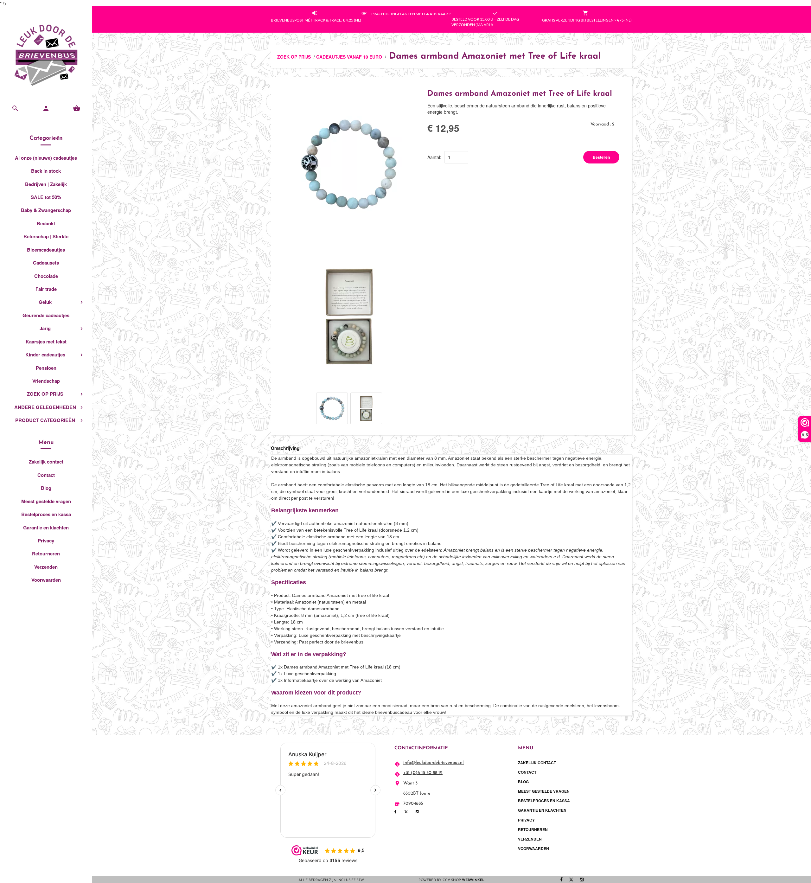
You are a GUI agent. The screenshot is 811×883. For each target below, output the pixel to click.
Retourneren (46, 553)
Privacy (46, 540)
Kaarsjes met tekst (46, 341)
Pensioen (46, 367)
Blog (46, 487)
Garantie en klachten (46, 527)
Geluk (45, 301)
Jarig (45, 328)
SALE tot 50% (46, 197)
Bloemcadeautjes (46, 249)
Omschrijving (285, 448)
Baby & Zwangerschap (46, 210)
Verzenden (46, 566)
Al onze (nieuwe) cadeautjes (46, 157)
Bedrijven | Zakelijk (46, 184)
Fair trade (46, 288)
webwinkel (473, 880)
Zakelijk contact (46, 461)
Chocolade (46, 275)
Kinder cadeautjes (45, 354)
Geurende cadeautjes (45, 315)
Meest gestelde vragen (46, 501)
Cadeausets (46, 262)
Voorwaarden (46, 579)
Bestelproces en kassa (46, 514)
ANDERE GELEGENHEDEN (45, 407)
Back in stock (46, 170)
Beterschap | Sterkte (45, 236)
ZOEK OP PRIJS (45, 393)
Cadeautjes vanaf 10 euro (349, 57)
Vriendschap (46, 380)
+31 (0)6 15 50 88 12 (423, 773)
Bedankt (46, 223)
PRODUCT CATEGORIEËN (45, 420)
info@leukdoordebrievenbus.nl (433, 762)
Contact (46, 474)
